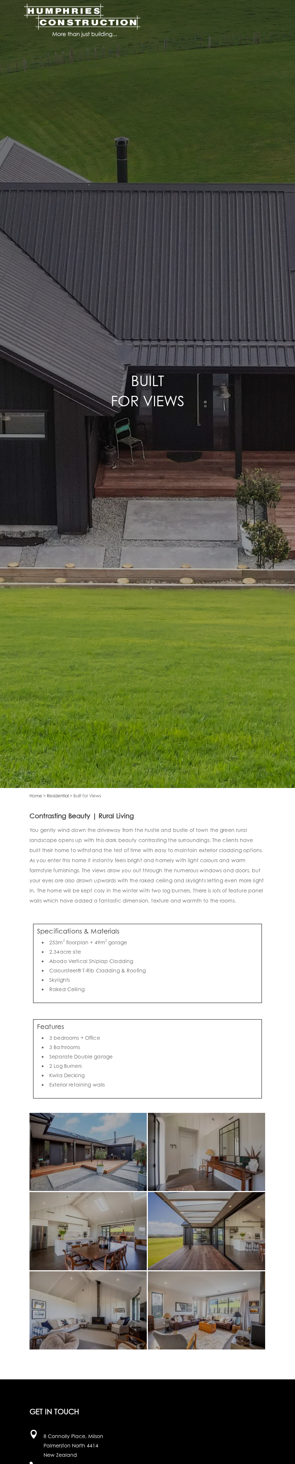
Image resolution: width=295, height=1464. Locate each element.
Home (36, 795)
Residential (58, 795)
